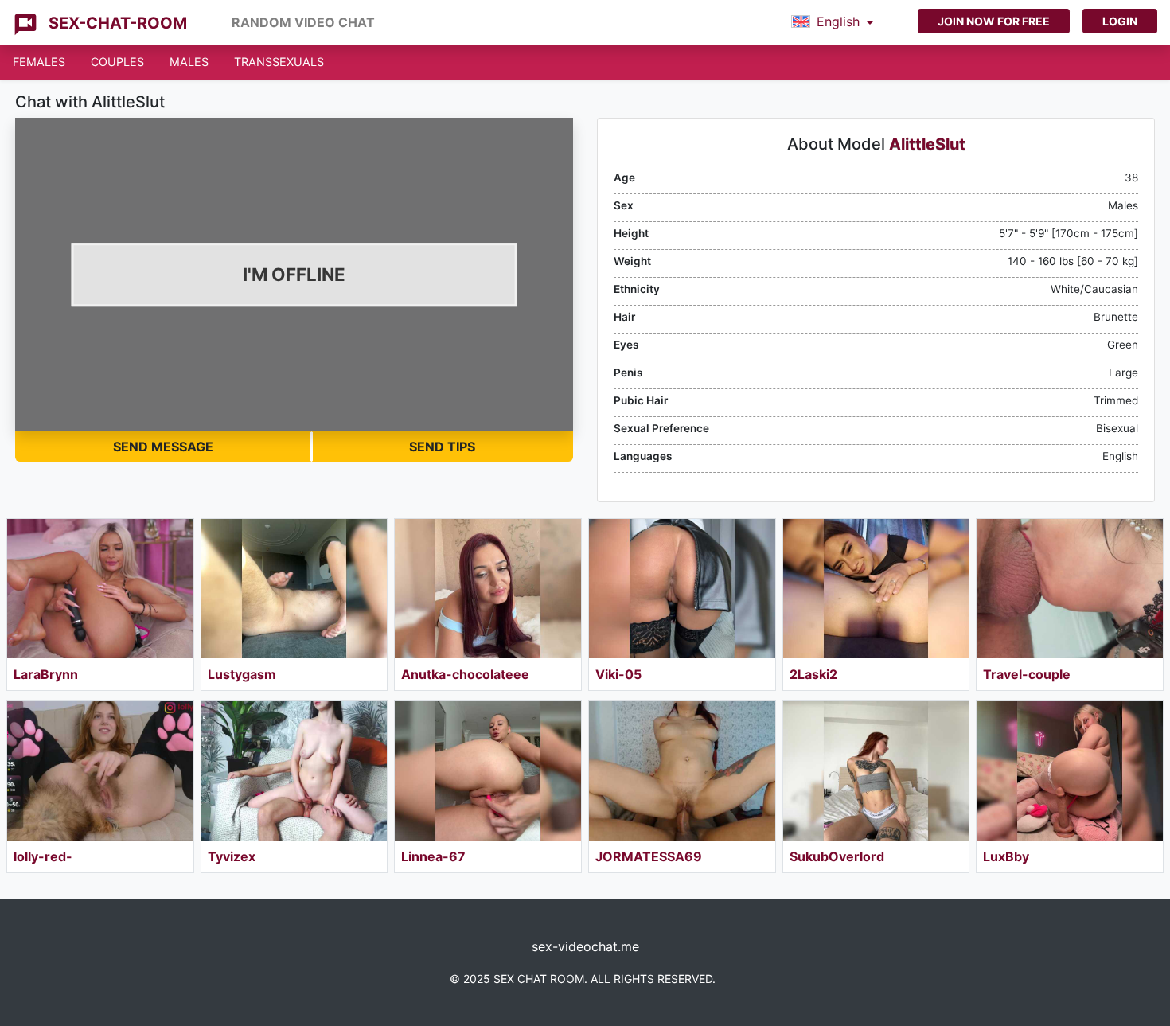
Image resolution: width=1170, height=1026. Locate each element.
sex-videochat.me (585, 946)
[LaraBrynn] (100, 588)
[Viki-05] (682, 588)
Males (189, 61)
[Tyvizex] (294, 771)
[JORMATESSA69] (682, 771)
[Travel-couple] (1070, 588)
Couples (117, 61)
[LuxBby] (1070, 771)
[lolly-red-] (100, 771)
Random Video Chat (303, 22)
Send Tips (442, 446)
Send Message (163, 446)
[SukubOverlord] (876, 771)
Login (1119, 21)
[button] (832, 22)
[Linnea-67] (488, 771)
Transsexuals (279, 61)
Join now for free (994, 21)
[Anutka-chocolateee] (488, 588)
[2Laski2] (876, 588)
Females (39, 61)
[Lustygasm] (294, 588)
